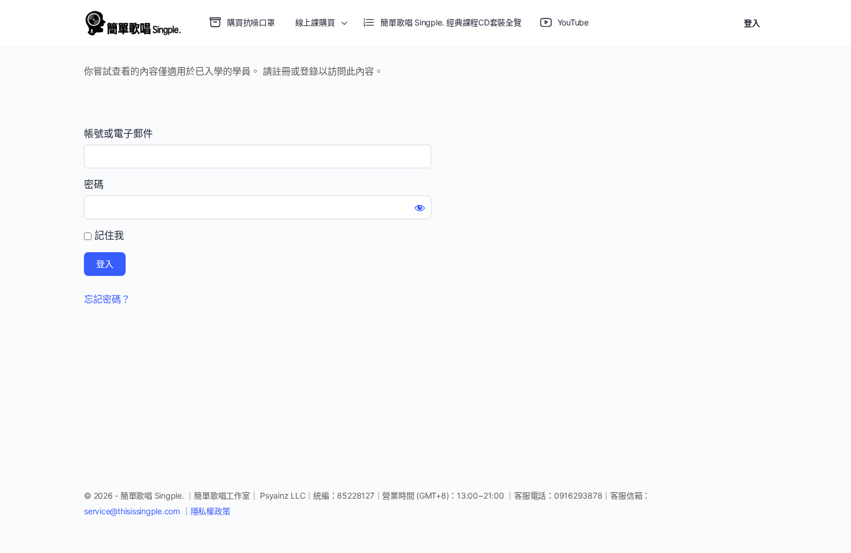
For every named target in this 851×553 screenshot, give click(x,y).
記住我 (107, 235)
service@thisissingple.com (133, 511)
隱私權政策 (210, 511)
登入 (752, 23)
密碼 (94, 184)
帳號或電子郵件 (118, 133)
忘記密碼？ (107, 299)
